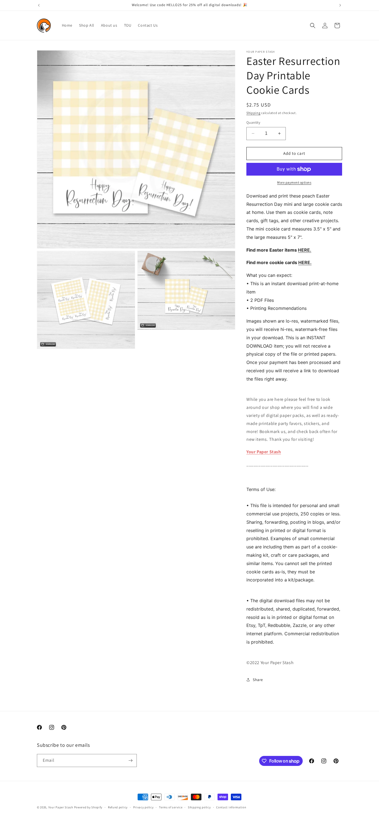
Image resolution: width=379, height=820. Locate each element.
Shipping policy (199, 807)
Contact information (231, 807)
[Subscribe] (130, 760)
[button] (313, 25)
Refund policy (118, 807)
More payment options (294, 182)
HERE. (304, 250)
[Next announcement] (340, 5)
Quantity (253, 122)
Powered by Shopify (88, 807)
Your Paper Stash (263, 452)
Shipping (253, 113)
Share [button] (258, 679)
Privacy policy (143, 807)
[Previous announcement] (39, 5)
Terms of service (170, 807)
